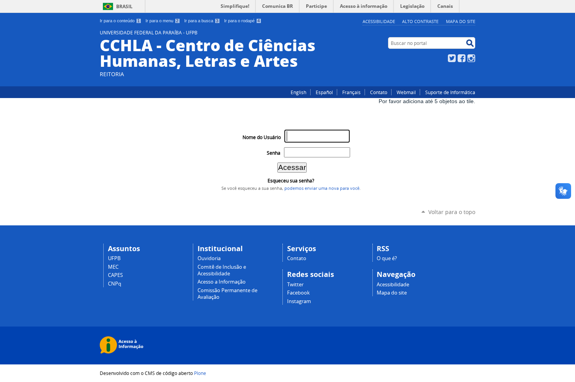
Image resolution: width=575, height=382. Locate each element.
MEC (113, 267)
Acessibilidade (379, 21)
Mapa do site (460, 21)
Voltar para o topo (451, 212)
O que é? (387, 258)
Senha (273, 153)
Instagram (471, 58)
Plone (200, 373)
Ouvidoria (209, 258)
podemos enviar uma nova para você (321, 188)
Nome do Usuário (262, 137)
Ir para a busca (201, 20)
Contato (378, 92)
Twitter (452, 58)
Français (351, 92)
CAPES (115, 275)
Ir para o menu (162, 20)
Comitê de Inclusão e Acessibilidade (222, 270)
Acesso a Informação (222, 281)
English (298, 92)
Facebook (461, 58)
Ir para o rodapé (242, 20)
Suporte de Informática (450, 92)
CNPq (114, 283)
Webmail (406, 92)
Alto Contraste (420, 21)
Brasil (124, 6)
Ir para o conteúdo (120, 20)
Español (324, 92)
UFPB (114, 258)
